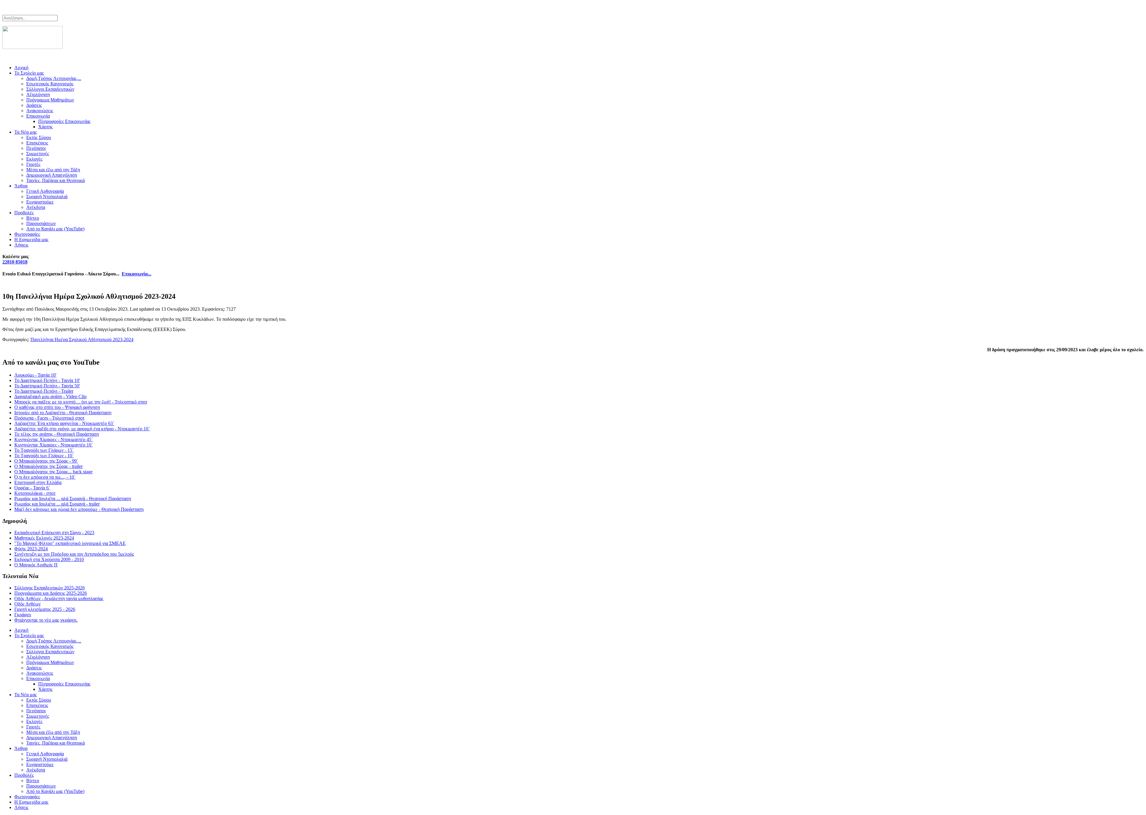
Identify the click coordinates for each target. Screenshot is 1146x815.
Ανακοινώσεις (39, 110)
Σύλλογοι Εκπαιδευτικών (50, 89)
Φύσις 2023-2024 (31, 548)
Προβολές (24, 212)
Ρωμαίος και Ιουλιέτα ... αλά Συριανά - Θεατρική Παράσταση (72, 498)
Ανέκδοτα (35, 207)
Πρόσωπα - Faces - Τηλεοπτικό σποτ (49, 417)
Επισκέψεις (37, 142)
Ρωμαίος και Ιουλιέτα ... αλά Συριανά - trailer (57, 503)
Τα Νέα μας (25, 132)
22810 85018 (14, 261)
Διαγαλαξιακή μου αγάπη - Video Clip (50, 396)
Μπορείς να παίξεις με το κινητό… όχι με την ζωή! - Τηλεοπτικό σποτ (80, 401)
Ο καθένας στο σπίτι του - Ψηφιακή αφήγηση (57, 407)
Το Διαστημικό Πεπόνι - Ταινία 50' (47, 385)
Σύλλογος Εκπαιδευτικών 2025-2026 (49, 587)
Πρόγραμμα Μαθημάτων (50, 99)
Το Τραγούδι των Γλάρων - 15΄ (44, 450)
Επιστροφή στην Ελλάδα (37, 482)
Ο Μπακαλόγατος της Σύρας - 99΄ (46, 460)
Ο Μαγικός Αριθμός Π (36, 564)
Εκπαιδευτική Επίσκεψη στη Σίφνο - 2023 (54, 532)
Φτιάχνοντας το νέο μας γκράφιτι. (46, 620)
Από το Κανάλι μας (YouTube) (55, 228)
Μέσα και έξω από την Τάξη (53, 169)
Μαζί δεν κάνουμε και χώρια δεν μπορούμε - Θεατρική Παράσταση (79, 509)
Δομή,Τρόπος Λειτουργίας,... (53, 78)
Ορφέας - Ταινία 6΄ (32, 487)
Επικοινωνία (38, 115)
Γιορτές (33, 164)
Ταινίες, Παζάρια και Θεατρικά (55, 180)
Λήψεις (21, 244)
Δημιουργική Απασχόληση (51, 175)
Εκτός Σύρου (38, 137)
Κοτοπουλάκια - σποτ (35, 493)
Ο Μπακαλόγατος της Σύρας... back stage (53, 471)
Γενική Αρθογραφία (45, 191)
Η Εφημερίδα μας (31, 239)
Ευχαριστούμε (40, 201)
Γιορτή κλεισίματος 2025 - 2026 (44, 609)
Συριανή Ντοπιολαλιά (46, 196)
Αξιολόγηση (38, 94)
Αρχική (21, 67)
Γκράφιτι (22, 614)
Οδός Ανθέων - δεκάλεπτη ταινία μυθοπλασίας (58, 598)
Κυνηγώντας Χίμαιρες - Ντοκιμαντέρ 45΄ (53, 439)
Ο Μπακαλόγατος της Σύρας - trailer (48, 466)
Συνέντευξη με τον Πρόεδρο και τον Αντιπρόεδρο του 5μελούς (74, 554)
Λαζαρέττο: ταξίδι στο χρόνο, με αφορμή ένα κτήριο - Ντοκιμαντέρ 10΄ (82, 428)
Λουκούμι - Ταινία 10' (35, 375)
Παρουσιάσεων (41, 223)
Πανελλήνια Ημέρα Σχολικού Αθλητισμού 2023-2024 (81, 339)
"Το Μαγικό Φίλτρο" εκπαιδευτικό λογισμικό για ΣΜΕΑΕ (70, 543)
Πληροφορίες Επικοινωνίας (64, 121)
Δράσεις (34, 105)
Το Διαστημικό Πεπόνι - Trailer (43, 391)
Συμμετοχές (37, 153)
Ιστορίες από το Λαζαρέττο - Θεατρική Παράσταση (62, 412)
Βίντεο (32, 218)
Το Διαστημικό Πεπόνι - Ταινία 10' (47, 380)
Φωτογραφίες (27, 234)
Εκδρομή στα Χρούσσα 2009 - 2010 (49, 559)
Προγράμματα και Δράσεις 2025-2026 (50, 593)
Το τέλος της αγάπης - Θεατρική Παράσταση (56, 434)
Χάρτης (45, 126)
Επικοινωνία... (136, 273)
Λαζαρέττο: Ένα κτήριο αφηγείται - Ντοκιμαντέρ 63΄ (64, 423)
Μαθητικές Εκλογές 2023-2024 (44, 537)
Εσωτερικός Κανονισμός (49, 83)
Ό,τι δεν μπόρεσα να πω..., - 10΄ (45, 477)
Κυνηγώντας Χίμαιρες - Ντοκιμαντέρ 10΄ (53, 444)
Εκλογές (34, 158)
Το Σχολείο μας (29, 73)
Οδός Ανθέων (27, 603)
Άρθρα (20, 185)
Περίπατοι (36, 148)
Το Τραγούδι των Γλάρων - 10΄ (44, 455)
